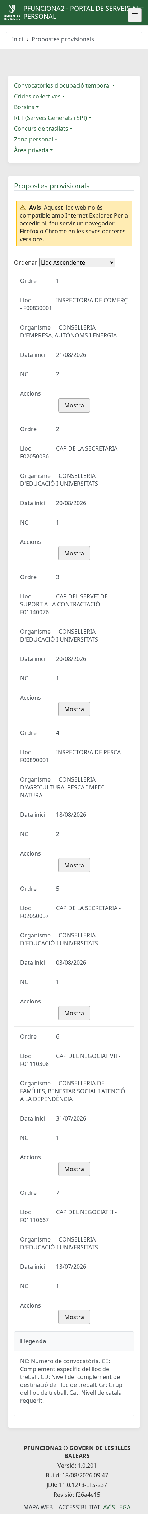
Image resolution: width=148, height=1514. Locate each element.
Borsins (24, 107)
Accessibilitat (79, 1507)
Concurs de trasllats (41, 128)
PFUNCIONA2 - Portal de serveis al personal (81, 12)
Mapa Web (38, 1507)
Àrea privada (31, 150)
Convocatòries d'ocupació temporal (62, 85)
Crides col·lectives (37, 96)
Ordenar (25, 262)
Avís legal (118, 1507)
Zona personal (33, 139)
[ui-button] (135, 15)
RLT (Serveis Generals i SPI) (50, 118)
